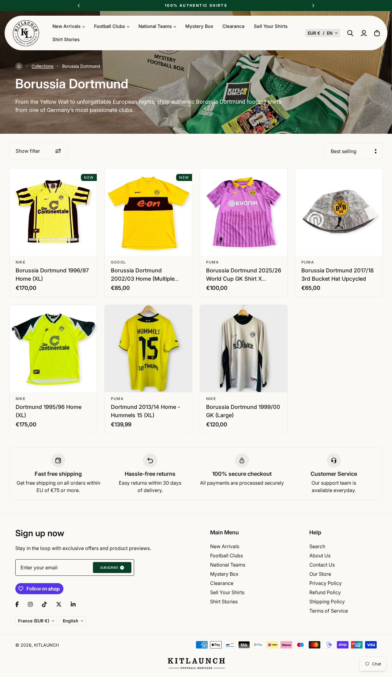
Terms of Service (328, 611)
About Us (319, 555)
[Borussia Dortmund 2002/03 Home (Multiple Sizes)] (148, 212)
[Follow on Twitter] (59, 604)
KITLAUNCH (46, 645)
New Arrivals (224, 546)
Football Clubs (226, 555)
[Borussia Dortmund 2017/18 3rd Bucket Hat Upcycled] (339, 212)
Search (317, 546)
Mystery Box (199, 26)
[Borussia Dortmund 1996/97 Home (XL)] (53, 212)
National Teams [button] (155, 26)
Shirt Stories (66, 39)
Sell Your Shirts (271, 26)
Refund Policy (325, 592)
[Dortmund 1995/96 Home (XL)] (53, 348)
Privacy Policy (325, 583)
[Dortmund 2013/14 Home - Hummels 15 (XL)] (148, 348)
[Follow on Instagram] (30, 604)
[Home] (19, 66)
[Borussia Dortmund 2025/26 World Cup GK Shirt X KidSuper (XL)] (243, 212)
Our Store (320, 574)
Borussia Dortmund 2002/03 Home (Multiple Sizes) (143, 278)
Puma (212, 262)
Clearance (233, 26)
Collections (42, 66)
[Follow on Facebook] (17, 604)
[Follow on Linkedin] (73, 604)
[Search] (350, 33)
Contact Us (322, 565)
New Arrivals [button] (66, 26)
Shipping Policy (327, 601)
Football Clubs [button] (109, 26)
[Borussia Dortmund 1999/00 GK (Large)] (243, 348)
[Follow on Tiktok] (44, 604)
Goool (118, 262)
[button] (322, 33)
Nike (20, 262)
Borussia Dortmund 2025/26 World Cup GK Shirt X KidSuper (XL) (243, 278)
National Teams (227, 565)
